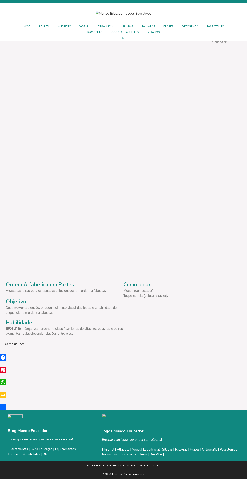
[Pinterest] (123, 370)
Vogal (136, 449)
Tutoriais (14, 454)
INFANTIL (44, 26)
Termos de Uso (121, 465)
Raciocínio (110, 454)
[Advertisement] (219, 102)
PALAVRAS (148, 26)
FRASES (168, 26)
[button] (123, 38)
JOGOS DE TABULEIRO (125, 32)
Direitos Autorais (140, 465)
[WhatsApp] (123, 382)
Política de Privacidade (99, 465)
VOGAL (84, 26)
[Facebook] (123, 357)
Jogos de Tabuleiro (133, 454)
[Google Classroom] (123, 395)
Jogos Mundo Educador (123, 431)
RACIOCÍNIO (94, 32)
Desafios (156, 454)
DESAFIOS (153, 32)
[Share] (123, 407)
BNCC (47, 454)
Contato (155, 465)
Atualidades (31, 454)
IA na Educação (41, 449)
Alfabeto (123, 449)
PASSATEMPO (215, 26)
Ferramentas (18, 449)
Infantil (109, 449)
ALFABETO (64, 26)
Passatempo (229, 449)
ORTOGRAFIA (190, 26)
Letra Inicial (152, 449)
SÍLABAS (128, 26)
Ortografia (210, 449)
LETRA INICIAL (105, 26)
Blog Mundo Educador (28, 430)
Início (26, 26)
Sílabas (167, 449)
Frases (195, 449)
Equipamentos (65, 449)
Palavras (181, 449)
